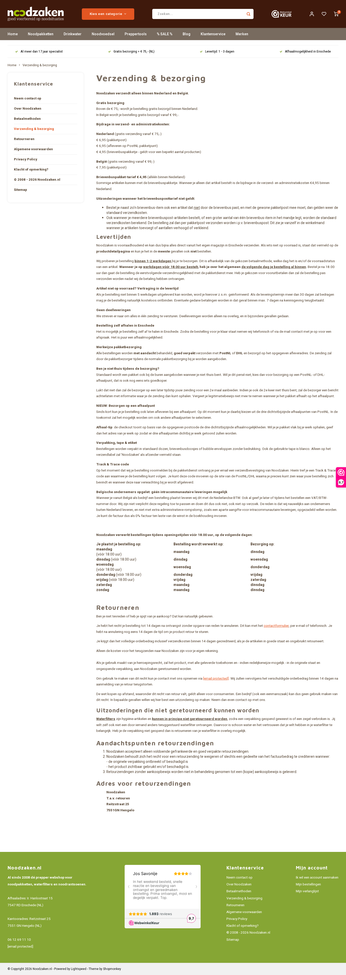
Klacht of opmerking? (31, 169)
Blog (186, 34)
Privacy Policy (25, 159)
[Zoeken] (248, 14)
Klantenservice (213, 34)
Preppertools (136, 34)
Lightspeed (78, 969)
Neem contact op (27, 98)
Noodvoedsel (103, 34)
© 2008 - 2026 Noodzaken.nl (37, 179)
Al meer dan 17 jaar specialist (42, 51)
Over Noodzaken (27, 108)
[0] (336, 13)
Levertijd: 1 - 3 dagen (219, 51)
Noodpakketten (40, 34)
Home (13, 34)
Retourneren (24, 139)
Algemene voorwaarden (33, 149)
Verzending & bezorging (40, 65)
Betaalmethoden (27, 118)
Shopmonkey (112, 969)
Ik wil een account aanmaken (317, 877)
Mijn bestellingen (308, 884)
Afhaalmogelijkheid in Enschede (308, 51)
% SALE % (164, 34)
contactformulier (276, 625)
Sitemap (20, 189)
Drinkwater (73, 34)
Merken (242, 34)
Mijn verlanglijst (307, 891)
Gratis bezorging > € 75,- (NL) (134, 51)
